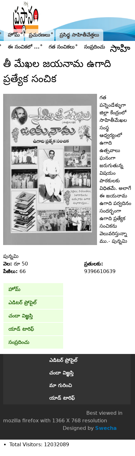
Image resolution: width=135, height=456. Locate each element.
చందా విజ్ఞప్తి (20, 316)
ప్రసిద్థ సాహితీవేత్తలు (79, 35)
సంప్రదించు (94, 47)
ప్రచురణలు (39, 35)
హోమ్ (14, 35)
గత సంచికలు (62, 47)
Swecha (106, 428)
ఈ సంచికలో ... (24, 47)
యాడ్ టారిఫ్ (21, 329)
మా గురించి (60, 385)
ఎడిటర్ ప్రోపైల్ (22, 302)
